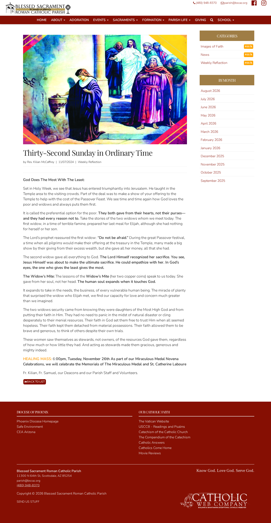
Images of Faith (212, 46)
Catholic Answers (152, 442)
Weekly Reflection (214, 62)
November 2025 (212, 164)
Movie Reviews (150, 453)
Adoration (79, 20)
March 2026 (209, 131)
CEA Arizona (26, 432)
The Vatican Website (154, 421)
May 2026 (208, 115)
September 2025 (213, 180)
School (225, 20)
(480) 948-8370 (206, 3)
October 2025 (211, 172)
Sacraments (124, 20)
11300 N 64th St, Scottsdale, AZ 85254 (44, 476)
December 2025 (212, 156)
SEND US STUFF (28, 502)
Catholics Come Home (155, 448)
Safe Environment (30, 426)
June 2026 (208, 107)
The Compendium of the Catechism (164, 437)
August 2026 (210, 90)
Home (42, 20)
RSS (247, 46)
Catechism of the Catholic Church (163, 432)
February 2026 (211, 139)
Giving (200, 20)
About (57, 20)
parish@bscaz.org (235, 3)
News (205, 54)
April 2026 (208, 123)
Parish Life (178, 20)
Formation (152, 20)
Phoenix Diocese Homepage (37, 421)
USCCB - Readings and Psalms (162, 426)
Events (99, 20)
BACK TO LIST (36, 382)
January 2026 (210, 148)
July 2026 (208, 99)
